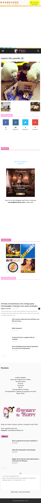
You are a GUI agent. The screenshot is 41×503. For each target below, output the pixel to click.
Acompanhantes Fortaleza (20, 389)
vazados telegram (20, 377)
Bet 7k (20, 387)
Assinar (35, 120)
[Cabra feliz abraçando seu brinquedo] (5, 452)
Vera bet (20, 383)
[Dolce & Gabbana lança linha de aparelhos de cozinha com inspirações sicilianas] (5, 349)
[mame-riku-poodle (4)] (20, 100)
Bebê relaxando (17, 328)
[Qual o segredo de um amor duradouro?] (5, 443)
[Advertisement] (20, 27)
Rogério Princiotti (6, 308)
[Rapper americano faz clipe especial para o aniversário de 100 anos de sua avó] (5, 461)
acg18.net (21, 163)
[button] (38, 51)
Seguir (16, 120)
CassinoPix (20, 385)
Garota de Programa (20, 161)
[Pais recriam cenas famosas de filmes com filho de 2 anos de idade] (5, 321)
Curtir (6, 120)
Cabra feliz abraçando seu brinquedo (23, 450)
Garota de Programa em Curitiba (20, 379)
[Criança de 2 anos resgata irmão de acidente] (5, 339)
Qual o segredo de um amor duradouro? (25, 441)
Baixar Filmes (20, 393)
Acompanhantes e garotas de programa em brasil (20, 391)
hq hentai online (20, 381)
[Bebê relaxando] (5, 330)
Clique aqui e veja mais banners (20, 492)
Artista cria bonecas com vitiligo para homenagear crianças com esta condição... (20, 305)
